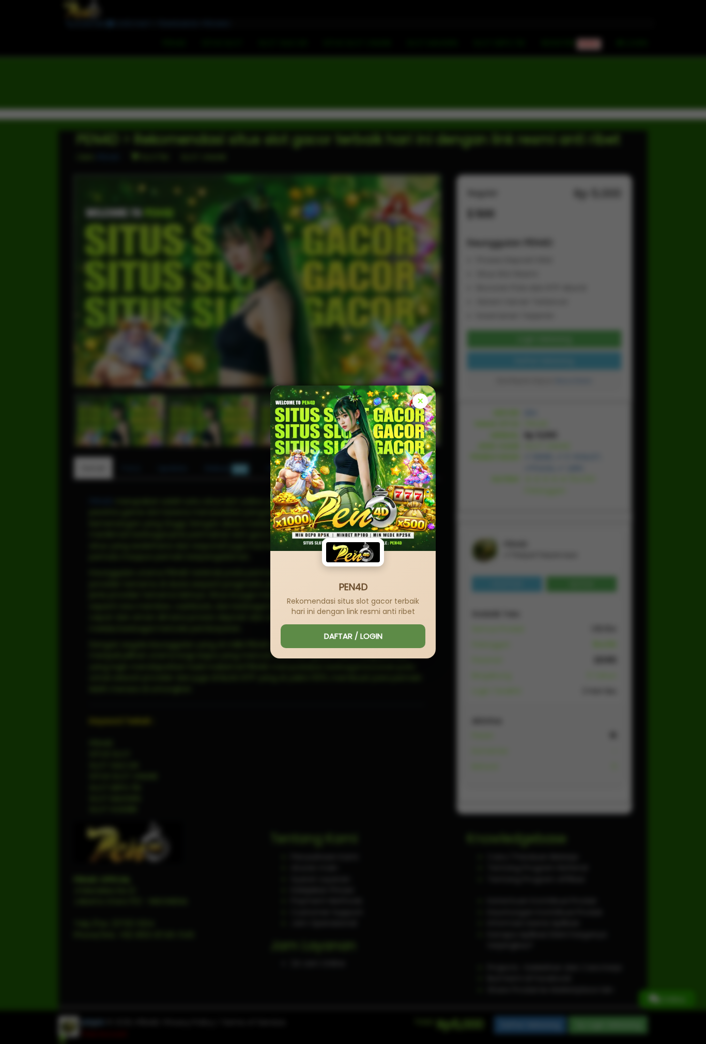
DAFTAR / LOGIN (353, 636)
